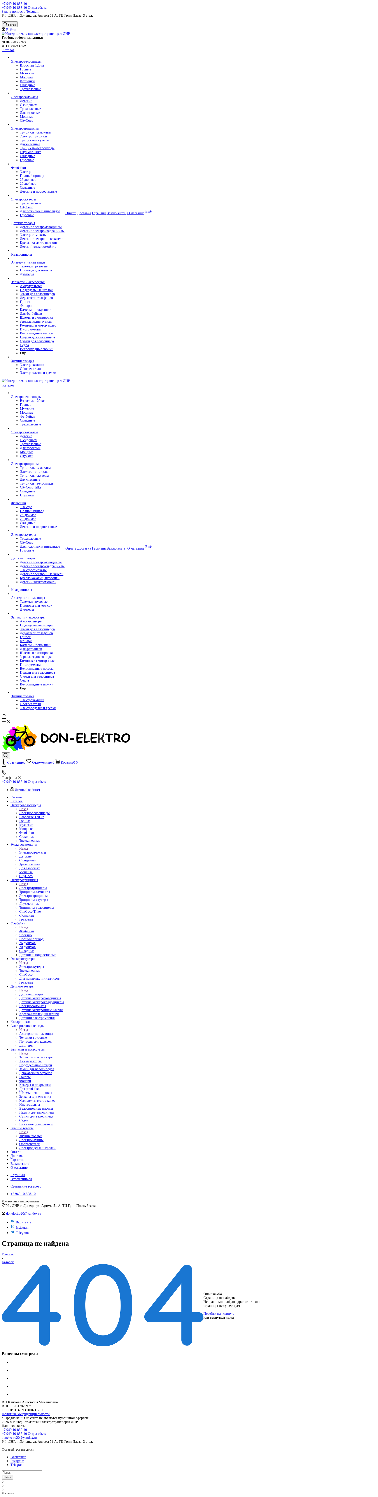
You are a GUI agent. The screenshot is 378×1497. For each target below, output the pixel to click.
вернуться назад (222, 1317)
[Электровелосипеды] (38, 58)
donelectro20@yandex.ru (23, 1213)
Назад (23, 809)
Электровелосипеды (34, 813)
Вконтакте (23, 1222)
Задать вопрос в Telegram (20, 11)
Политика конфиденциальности (26, 1414)
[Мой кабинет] (4, 717)
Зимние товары (30, 1136)
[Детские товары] (38, 219)
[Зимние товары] (38, 357)
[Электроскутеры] (38, 195)
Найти (7, 1477)
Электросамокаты (32, 852)
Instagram (22, 1227)
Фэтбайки (26, 931)
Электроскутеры (31, 966)
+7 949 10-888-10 (14, 3)
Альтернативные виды (36, 1033)
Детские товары (31, 994)
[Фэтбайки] (38, 164)
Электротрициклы (33, 888)
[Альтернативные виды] (38, 258)
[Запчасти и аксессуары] (38, 278)
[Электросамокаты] (38, 93)
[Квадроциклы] (38, 251)
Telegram (22, 1233)
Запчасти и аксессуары (36, 1057)
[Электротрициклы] (38, 125)
